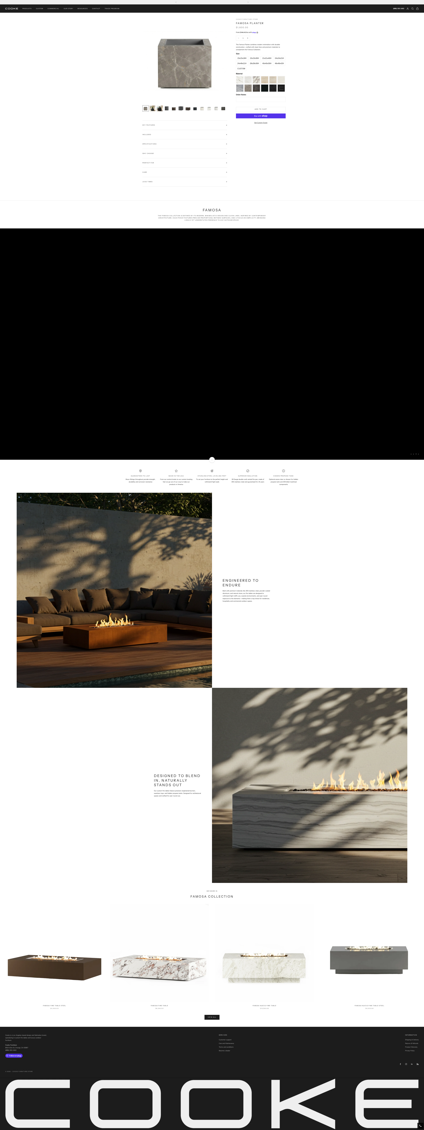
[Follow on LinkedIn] (412, 1064)
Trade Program (112, 8)
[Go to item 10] (209, 108)
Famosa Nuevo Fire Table (264, 1005)
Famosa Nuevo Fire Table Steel (369, 1005)
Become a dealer (224, 1051)
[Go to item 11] (216, 108)
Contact (96, 8)
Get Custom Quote (260, 123)
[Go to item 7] (188, 108)
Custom (39, 8)
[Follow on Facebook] (400, 1064)
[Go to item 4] (167, 108)
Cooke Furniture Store (247, 19)
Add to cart (261, 109)
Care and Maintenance (226, 1043)
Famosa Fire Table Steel (54, 1005)
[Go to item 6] (181, 108)
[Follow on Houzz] (417, 1064)
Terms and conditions (226, 1047)
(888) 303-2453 (398, 9)
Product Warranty (411, 1047)
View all (212, 1017)
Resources (83, 8)
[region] (212, 344)
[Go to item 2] (153, 108)
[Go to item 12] (223, 108)
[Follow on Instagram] (406, 1064)
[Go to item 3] (160, 108)
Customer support (225, 1040)
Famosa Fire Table (159, 1005)
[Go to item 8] (195, 108)
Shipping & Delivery (412, 1040)
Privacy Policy (410, 1051)
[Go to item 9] (202, 108)
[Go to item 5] (174, 108)
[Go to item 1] (145, 108)
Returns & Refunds (411, 1043)
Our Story (68, 8)
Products (27, 8)
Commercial (53, 8)
